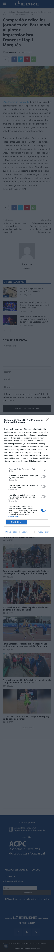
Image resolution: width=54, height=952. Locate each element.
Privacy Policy (43, 532)
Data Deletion (11, 532)
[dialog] (27, 476)
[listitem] (27, 470)
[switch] (43, 476)
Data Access (27, 532)
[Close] (48, 420)
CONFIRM (16, 522)
